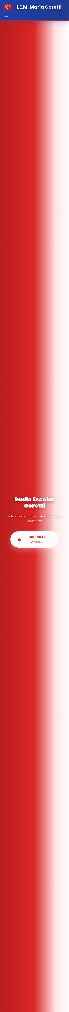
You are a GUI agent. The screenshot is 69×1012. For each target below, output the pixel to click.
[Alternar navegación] (6, 15)
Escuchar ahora (37, 539)
